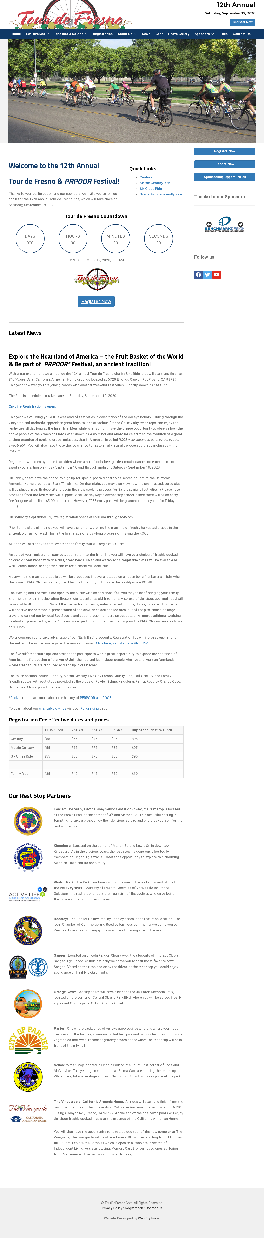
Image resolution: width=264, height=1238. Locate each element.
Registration (103, 34)
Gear (159, 34)
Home (16, 34)
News (146, 34)
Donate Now (224, 164)
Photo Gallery (178, 34)
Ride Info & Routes (69, 34)
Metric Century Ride (155, 183)
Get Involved (35, 34)
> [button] (251, 90)
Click (14, 698)
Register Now (243, 22)
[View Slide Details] (224, 225)
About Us (125, 34)
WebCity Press (149, 1218)
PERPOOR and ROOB (96, 698)
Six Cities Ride (151, 188)
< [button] (13, 90)
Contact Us (242, 34)
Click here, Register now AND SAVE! (123, 643)
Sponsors (202, 34)
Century (146, 177)
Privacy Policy (112, 1208)
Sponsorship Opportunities (225, 177)
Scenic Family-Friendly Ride (161, 194)
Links (223, 34)
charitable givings (52, 708)
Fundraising (90, 708)
